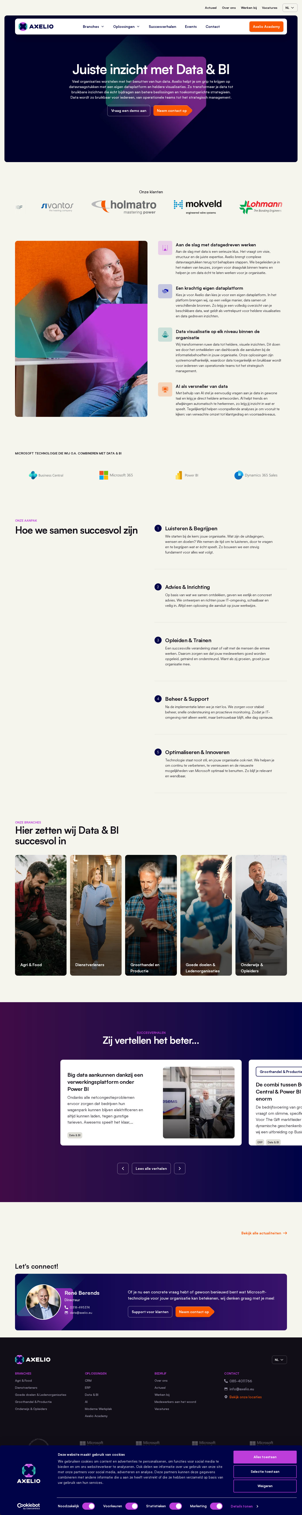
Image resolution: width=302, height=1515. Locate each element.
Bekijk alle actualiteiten (261, 1233)
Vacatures (269, 8)
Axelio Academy (266, 26)
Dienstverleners (26, 1387)
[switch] (131, 1506)
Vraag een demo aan (128, 110)
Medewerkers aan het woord (175, 1402)
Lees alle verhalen (151, 1168)
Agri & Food (23, 1380)
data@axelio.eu (81, 1312)
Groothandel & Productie (33, 1402)
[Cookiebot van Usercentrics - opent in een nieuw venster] (28, 1506)
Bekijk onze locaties (245, 1397)
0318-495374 (80, 1307)
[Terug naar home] (36, 26)
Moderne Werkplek (98, 1409)
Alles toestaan (265, 1457)
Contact (213, 26)
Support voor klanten (150, 1312)
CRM (88, 1380)
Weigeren (265, 1486)
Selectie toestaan (265, 1471)
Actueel (211, 8)
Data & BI (91, 1394)
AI (86, 1402)
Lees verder (217, 1133)
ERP (88, 1387)
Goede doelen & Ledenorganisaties (40, 1394)
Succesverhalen (162, 26)
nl (287, 8)
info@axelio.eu (241, 1389)
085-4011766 (240, 1381)
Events (191, 26)
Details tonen (241, 1506)
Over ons (229, 8)
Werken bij (249, 8)
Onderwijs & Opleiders (31, 1409)
